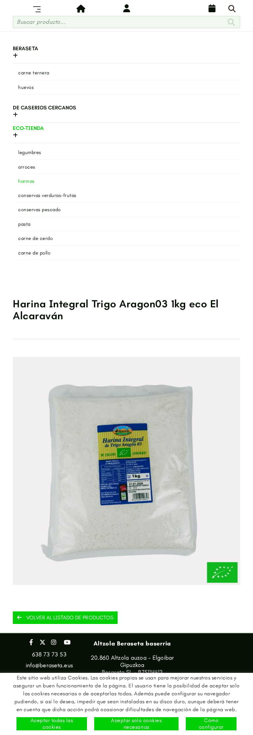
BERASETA (25, 48)
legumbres (29, 152)
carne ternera (33, 73)
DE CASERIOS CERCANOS (44, 107)
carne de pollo (34, 253)
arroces (26, 167)
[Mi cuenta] (126, 8)
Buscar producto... (41, 21)
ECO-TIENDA (28, 128)
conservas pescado (39, 210)
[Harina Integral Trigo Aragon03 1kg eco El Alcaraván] (126, 471)
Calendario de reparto (210, 8)
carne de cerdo (35, 238)
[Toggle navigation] (36, 8)
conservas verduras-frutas (47, 195)
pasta (24, 224)
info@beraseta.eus (49, 665)
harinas (26, 181)
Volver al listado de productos (69, 617)
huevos (26, 87)
